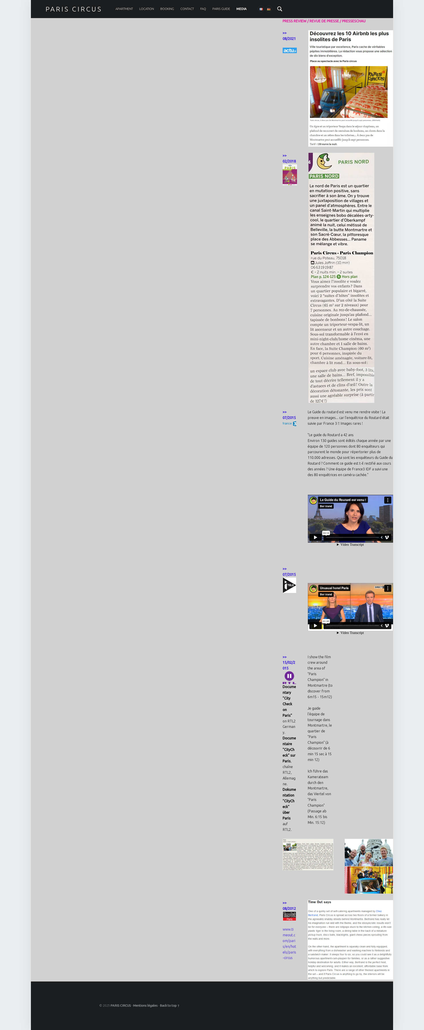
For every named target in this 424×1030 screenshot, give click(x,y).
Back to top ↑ (170, 1005)
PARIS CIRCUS (73, 9)
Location (146, 9)
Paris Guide (221, 9)
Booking (167, 9)
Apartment (124, 9)
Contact (187, 9)
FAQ (203, 9)
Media (242, 9)
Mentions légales (145, 1005)
